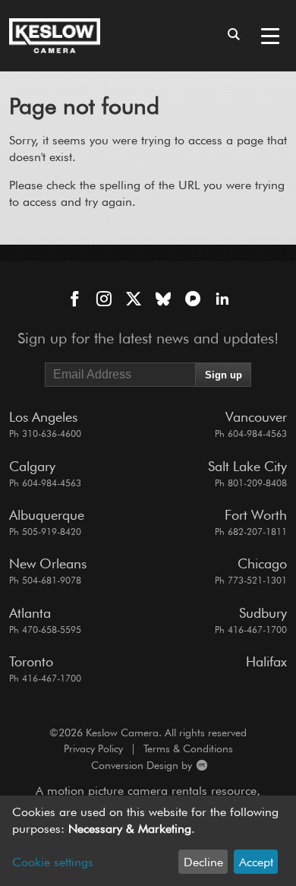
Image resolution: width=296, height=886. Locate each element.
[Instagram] (104, 300)
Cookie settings (52, 862)
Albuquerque (46, 515)
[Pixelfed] (192, 300)
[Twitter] (133, 300)
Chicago (262, 563)
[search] (233, 35)
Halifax (266, 661)
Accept (256, 862)
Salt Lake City (247, 466)
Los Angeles (43, 417)
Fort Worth (256, 515)
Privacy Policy (93, 748)
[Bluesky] (163, 300)
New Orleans (48, 563)
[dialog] (148, 841)
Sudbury (263, 613)
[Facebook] (74, 300)
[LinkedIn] (222, 300)
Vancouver (256, 417)
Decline (203, 862)
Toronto (31, 661)
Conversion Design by (102, 765)
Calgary (32, 466)
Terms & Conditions (188, 748)
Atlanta (30, 613)
